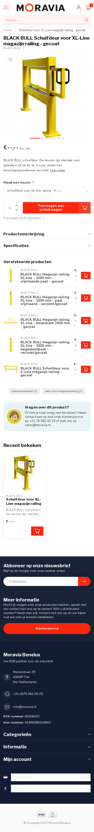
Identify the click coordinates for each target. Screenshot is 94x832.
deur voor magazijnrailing (64, 391)
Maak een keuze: (18, 182)
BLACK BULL (12, 48)
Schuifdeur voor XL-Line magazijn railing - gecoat (52, 30)
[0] (88, 7)
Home (7, 30)
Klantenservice (47, 628)
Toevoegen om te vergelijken (22, 218)
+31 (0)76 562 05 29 (28, 694)
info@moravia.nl (25, 707)
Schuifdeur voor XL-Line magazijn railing (24, 501)
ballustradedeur (24, 391)
